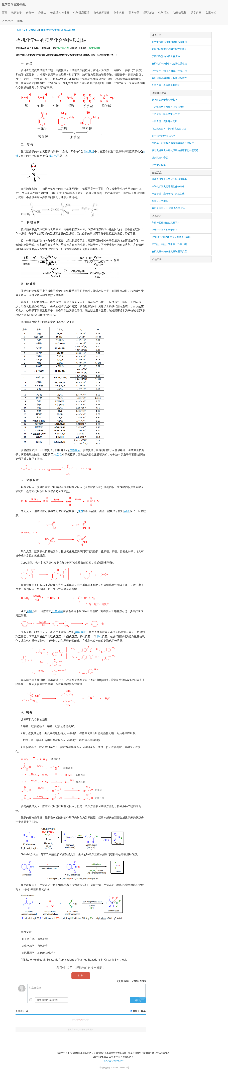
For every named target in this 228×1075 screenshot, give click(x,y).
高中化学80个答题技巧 (163, 135)
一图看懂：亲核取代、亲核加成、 (169, 193)
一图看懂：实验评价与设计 (166, 121)
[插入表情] (30, 999)
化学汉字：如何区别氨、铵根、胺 (169, 70)
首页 (4, 12)
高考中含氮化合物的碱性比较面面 (169, 41)
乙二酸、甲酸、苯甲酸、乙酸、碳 (169, 244)
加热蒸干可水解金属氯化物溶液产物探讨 (173, 143)
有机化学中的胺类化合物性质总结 (169, 63)
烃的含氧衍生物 (50, 30)
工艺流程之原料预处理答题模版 (168, 106)
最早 (143, 1011)
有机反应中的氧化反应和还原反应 (169, 251)
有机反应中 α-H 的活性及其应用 (168, 208)
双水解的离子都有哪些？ (164, 99)
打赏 (81, 976)
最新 (135, 1011)
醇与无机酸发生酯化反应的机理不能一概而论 (175, 150)
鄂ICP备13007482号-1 (114, 1060)
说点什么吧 (35, 987)
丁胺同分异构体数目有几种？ (167, 56)
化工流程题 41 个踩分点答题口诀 (169, 128)
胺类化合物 (94, 47)
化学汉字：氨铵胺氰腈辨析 (166, 85)
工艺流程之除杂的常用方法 (166, 114)
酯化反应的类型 (160, 201)
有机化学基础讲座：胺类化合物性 (169, 78)
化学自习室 (63, 47)
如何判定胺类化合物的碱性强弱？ (169, 48)
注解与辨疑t (68, 30)
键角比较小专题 (160, 157)
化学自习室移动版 (14, 4)
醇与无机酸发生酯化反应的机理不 (169, 179)
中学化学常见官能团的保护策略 (168, 186)
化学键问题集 (159, 164)
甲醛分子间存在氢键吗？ (164, 229)
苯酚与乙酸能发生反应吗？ (166, 222)
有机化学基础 (31, 30)
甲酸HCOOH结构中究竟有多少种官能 (171, 237)
